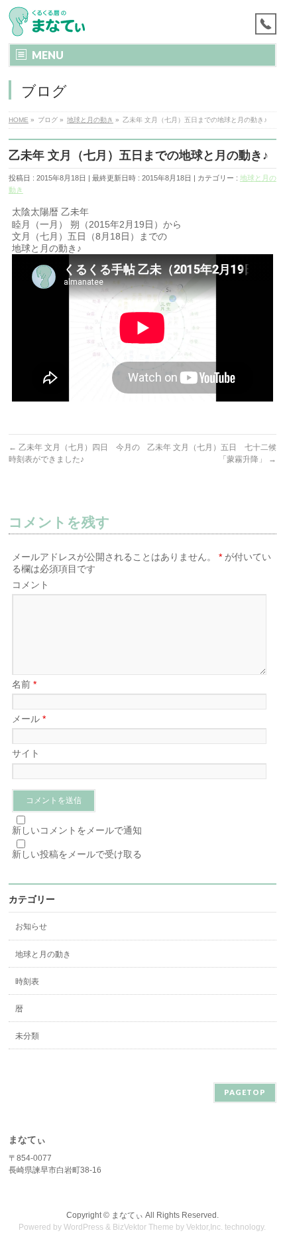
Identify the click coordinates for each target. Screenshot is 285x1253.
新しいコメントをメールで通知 (77, 830)
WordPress (83, 1227)
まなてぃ (127, 1215)
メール (29, 718)
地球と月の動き (43, 954)
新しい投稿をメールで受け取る (77, 854)
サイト (26, 753)
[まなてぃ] (50, 22)
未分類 (27, 1036)
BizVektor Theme (143, 1227)
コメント (30, 584)
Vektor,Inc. (204, 1227)
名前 (24, 684)
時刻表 (27, 981)
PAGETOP (245, 1092)
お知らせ (31, 926)
